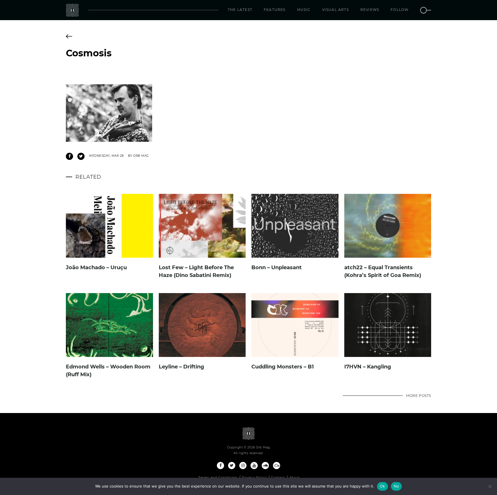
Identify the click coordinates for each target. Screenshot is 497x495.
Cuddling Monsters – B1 (282, 367)
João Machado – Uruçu (96, 267)
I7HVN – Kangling (367, 367)
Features (275, 9)
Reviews (369, 9)
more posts (418, 395)
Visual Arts (335, 9)
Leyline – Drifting (181, 367)
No (396, 486)
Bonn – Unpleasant (276, 267)
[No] (490, 486)
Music (304, 9)
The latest (240, 9)
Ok (382, 486)
